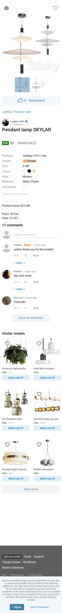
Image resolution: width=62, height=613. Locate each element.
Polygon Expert (11, 562)
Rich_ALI (18, 297)
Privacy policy (35, 575)
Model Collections (13, 567)
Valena (18, 245)
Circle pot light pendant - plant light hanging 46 (15, 368)
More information (39, 607)
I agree (17, 607)
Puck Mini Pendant (44, 368)
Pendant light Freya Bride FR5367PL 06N (15, 469)
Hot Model (29, 562)
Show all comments (31, 317)
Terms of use (17, 575)
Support (39, 556)
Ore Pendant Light (12, 419)
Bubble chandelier (44, 469)
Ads (4, 575)
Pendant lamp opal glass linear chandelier (47, 419)
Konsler (18, 271)
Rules (27, 556)
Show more (31, 489)
